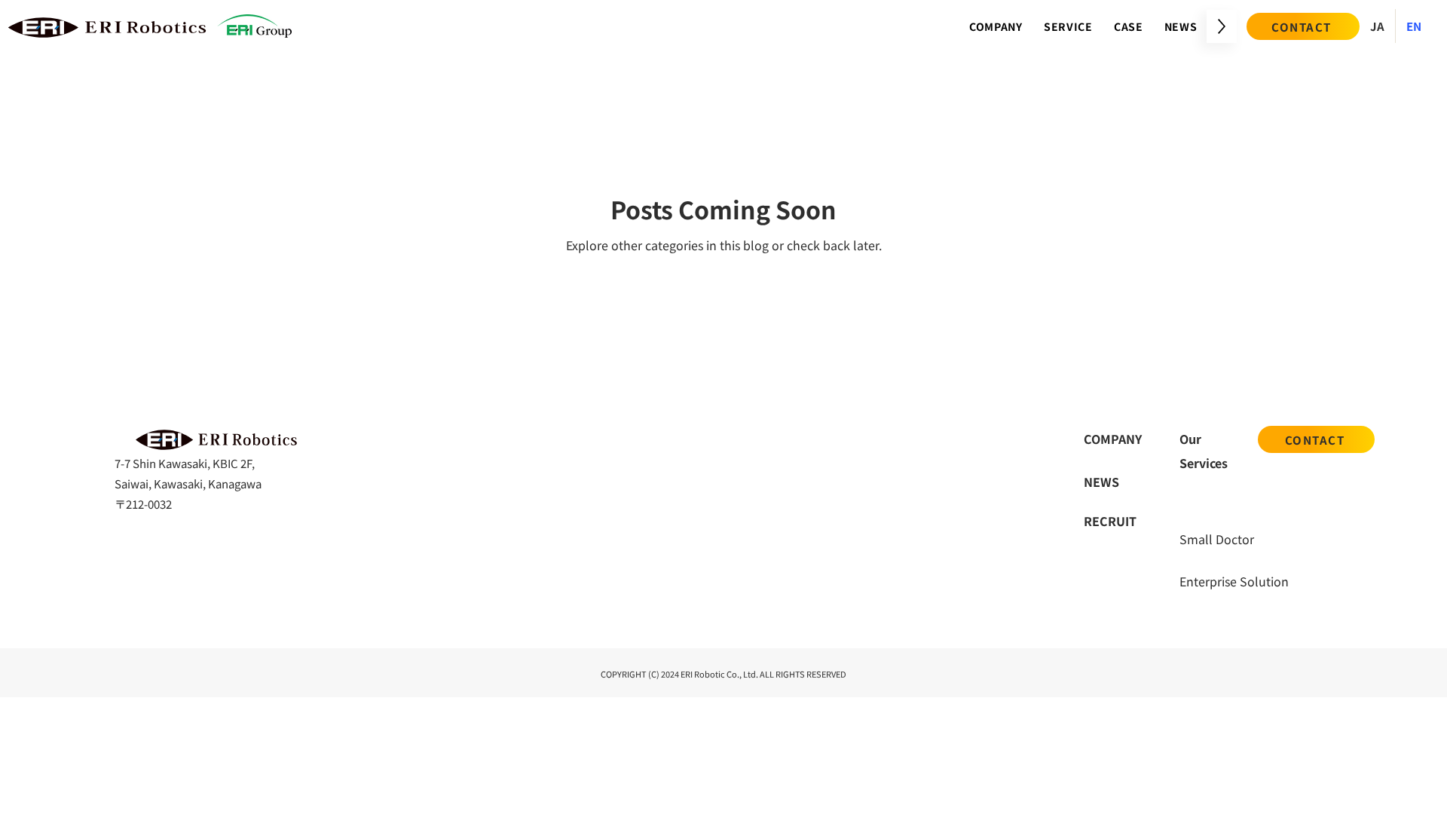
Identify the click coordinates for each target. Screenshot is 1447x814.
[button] (1068, 26)
